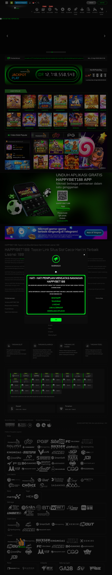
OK (56, 320)
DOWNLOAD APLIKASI (56, 311)
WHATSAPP (56, 298)
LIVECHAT (56, 304)
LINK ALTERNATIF (56, 307)
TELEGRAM (56, 301)
